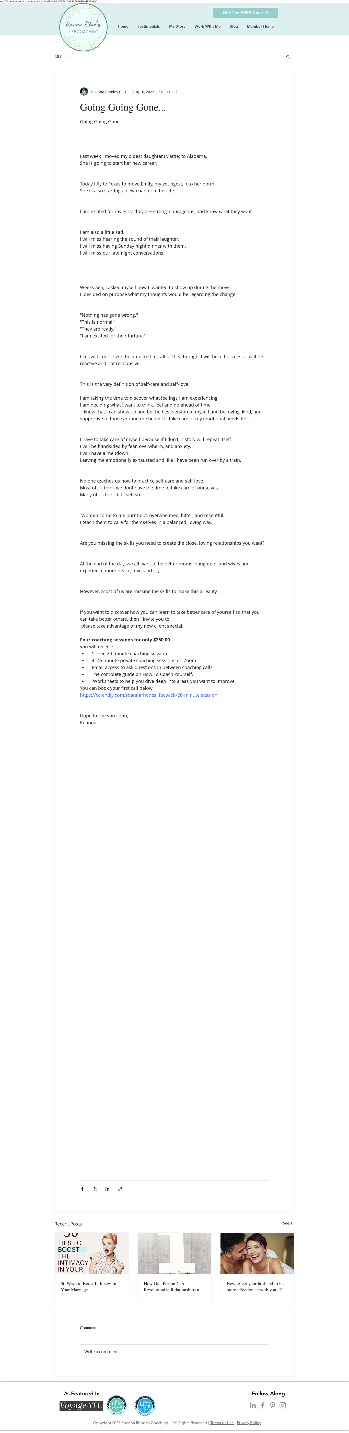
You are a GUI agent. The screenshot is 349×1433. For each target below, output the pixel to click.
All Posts (61, 56)
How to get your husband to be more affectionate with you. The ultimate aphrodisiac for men (256, 1286)
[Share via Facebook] (82, 1188)
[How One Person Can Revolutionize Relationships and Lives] (175, 1253)
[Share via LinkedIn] (107, 1188)
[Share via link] (120, 1188)
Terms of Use (222, 1422)
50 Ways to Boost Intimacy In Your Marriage (88, 1286)
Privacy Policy (249, 1422)
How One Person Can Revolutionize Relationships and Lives (174, 1286)
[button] (245, 13)
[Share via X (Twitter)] (94, 1188)
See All (289, 1223)
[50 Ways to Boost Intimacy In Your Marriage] (92, 1253)
